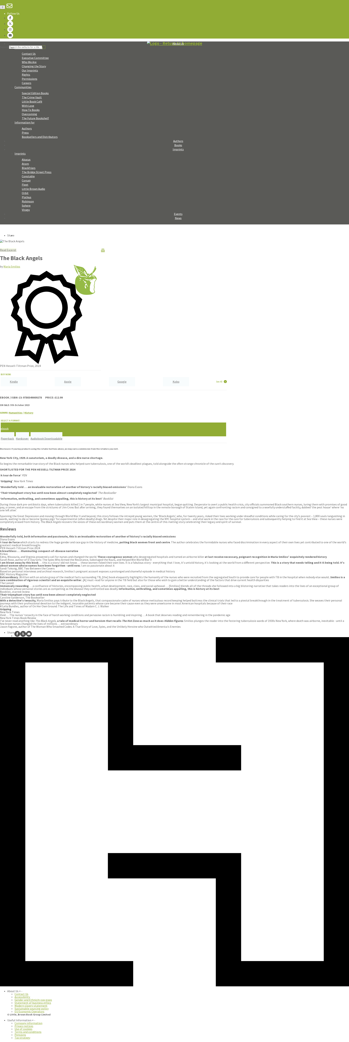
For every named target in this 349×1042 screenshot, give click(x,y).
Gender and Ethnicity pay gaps (33, 1000)
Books (178, 145)
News (178, 218)
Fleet (25, 184)
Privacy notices (24, 1026)
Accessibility (22, 997)
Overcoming (29, 114)
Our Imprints (30, 70)
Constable (28, 176)
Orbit (25, 193)
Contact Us (29, 53)
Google (122, 381)
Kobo (176, 381)
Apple (67, 381)
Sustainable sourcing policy (32, 1008)
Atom (25, 164)
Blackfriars (28, 168)
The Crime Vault (32, 97)
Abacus (26, 159)
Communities (23, 87)
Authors (27, 128)
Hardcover (22, 438)
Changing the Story (34, 66)
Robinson (28, 201)
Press (25, 132)
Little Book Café (32, 101)
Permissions (29, 79)
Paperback (7, 438)
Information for (25, 122)
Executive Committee (35, 58)
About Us (178, 43)
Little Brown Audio (33, 189)
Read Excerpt (8, 250)
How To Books (31, 110)
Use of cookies (23, 1029)
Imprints (178, 149)
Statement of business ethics (33, 1003)
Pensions (20, 1035)
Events (178, 214)
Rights (26, 74)
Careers (26, 83)
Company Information (29, 47)
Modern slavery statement (31, 1005)
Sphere (26, 205)
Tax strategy (22, 1037)
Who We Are (29, 62)
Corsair (26, 180)
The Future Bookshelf (35, 118)
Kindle (14, 381)
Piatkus (26, 197)
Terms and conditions (28, 1032)
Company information (28, 1023)
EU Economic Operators (29, 1011)
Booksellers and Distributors (40, 137)
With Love (28, 105)
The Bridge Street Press (36, 172)
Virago (26, 210)
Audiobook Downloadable (46, 438)
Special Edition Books (35, 93)
